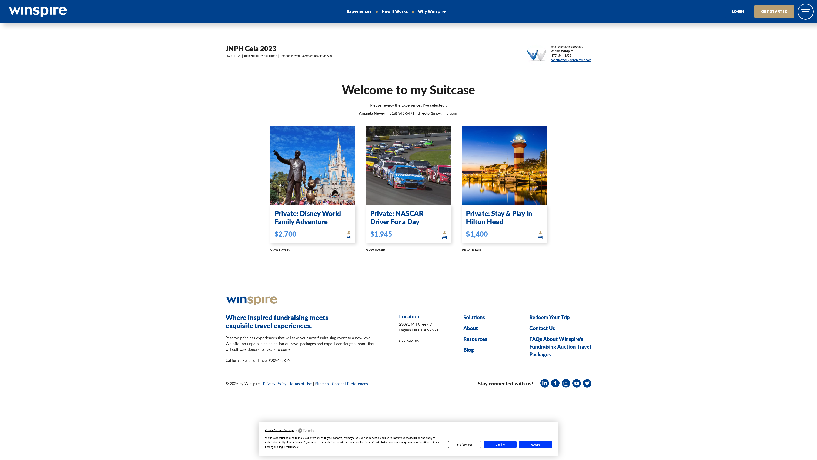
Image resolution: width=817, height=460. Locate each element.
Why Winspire (432, 12)
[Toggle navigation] (806, 12)
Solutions (474, 317)
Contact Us (542, 328)
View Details (280, 249)
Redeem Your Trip (549, 317)
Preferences (465, 444)
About (470, 328)
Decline (500, 444)
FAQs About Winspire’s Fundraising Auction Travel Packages (560, 346)
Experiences (359, 12)
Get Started (774, 12)
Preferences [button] (291, 447)
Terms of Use (300, 383)
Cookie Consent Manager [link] (279, 430)
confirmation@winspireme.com (571, 60)
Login (738, 12)
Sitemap (322, 383)
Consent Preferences (350, 383)
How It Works (395, 12)
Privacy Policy (274, 383)
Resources (475, 338)
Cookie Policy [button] (379, 442)
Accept (535, 444)
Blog (468, 349)
